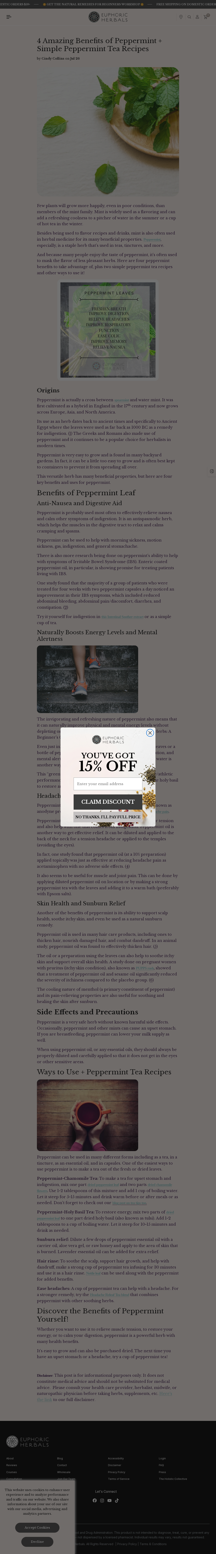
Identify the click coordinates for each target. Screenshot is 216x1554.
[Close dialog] (150, 733)
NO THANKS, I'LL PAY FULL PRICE (108, 817)
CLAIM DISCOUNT (108, 802)
